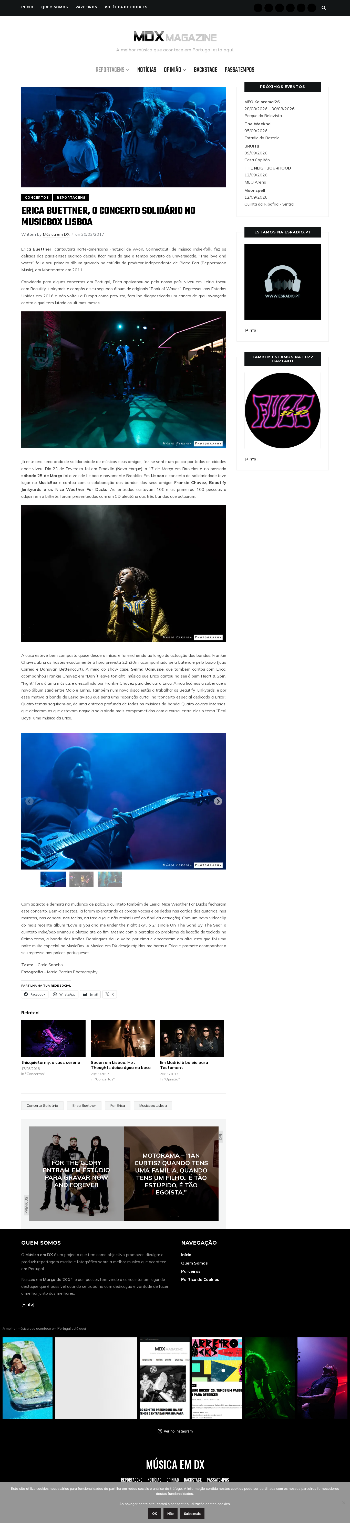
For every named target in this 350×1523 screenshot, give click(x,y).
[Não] (343, 1502)
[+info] (28, 1304)
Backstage (205, 70)
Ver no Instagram (178, 1431)
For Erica (117, 1105)
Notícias (146, 70)
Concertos (37, 197)
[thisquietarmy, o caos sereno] (53, 1038)
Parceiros (86, 7)
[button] (53, 879)
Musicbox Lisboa (153, 1105)
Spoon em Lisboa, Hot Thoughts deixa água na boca (121, 1065)
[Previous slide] (29, 801)
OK (154, 1513)
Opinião (172, 70)
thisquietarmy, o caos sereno (50, 1062)
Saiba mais (192, 1513)
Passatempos (239, 70)
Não (170, 1513)
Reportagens (110, 70)
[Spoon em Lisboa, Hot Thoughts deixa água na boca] (123, 1038)
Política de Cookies (126, 7)
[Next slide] (218, 801)
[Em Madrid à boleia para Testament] (192, 1038)
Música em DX (56, 234)
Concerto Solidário (42, 1105)
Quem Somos (54, 7)
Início (27, 7)
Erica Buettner (84, 1105)
